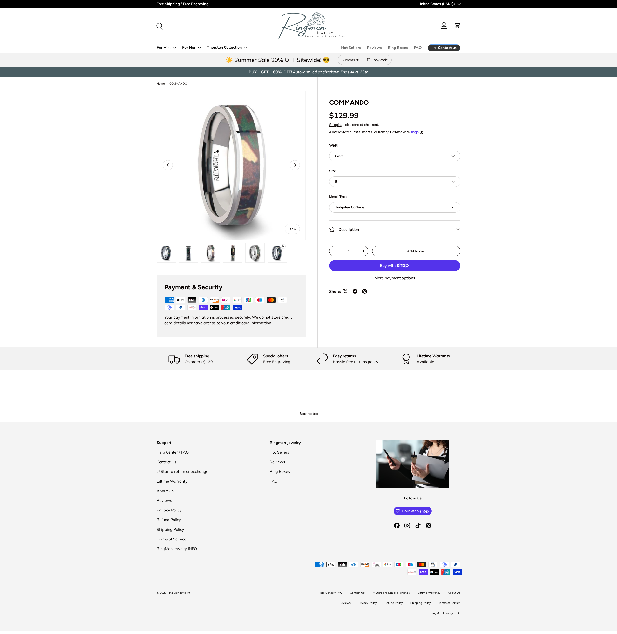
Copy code (379, 60)
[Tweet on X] (345, 291)
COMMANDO (178, 83)
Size (332, 171)
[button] (457, 25)
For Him (164, 47)
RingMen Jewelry (178, 592)
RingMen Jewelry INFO (177, 548)
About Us (165, 490)
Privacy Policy (169, 510)
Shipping (335, 125)
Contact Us (166, 461)
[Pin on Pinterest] (364, 291)
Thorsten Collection (224, 47)
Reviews (374, 47)
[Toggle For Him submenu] (174, 47)
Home (161, 83)
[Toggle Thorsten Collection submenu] (245, 47)
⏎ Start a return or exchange (182, 471)
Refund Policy (169, 519)
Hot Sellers (351, 47)
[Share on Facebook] (355, 291)
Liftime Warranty (172, 481)
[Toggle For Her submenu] (199, 47)
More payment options (395, 277)
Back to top (308, 413)
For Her (188, 47)
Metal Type (338, 196)
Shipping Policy (170, 529)
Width (334, 145)
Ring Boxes (398, 47)
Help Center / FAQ (173, 452)
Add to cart (416, 251)
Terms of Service (171, 539)
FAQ (418, 47)
